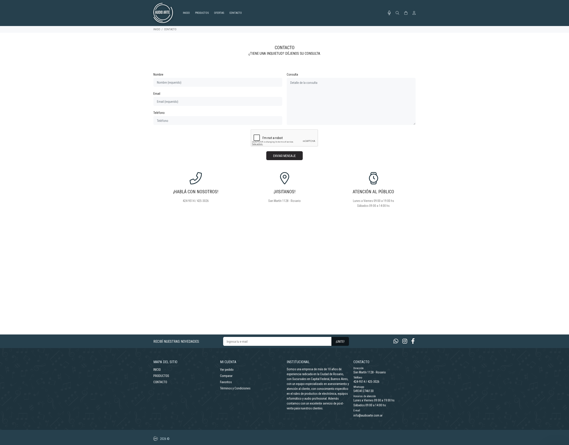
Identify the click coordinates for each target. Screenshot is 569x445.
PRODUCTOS (161, 376)
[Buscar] (397, 13)
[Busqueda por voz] (389, 13)
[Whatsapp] (396, 341)
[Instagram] (404, 341)
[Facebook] (413, 341)
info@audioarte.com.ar (368, 415)
